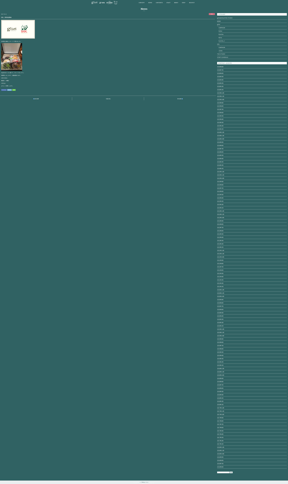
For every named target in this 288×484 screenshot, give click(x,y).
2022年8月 (220, 224)
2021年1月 (220, 286)
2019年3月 (220, 359)
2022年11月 (220, 214)
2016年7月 (220, 463)
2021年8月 (220, 263)
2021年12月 (220, 250)
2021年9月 (220, 260)
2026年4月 (220, 80)
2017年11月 (220, 411)
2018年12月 (220, 368)
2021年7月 (220, 267)
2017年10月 (220, 414)
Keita (220, 37)
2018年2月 (220, 401)
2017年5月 (220, 431)
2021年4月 (220, 277)
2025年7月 (220, 109)
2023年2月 (220, 204)
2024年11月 (220, 135)
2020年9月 (220, 299)
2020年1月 (220, 326)
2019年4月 (220, 355)
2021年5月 (220, 273)
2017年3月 (220, 437)
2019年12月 (220, 329)
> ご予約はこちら (144, 482)
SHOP (183, 2)
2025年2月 (220, 126)
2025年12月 (220, 93)
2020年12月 (220, 290)
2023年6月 (220, 191)
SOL (218, 44)
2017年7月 (220, 424)
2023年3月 (220, 201)
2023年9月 (220, 181)
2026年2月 (220, 86)
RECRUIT (192, 2)
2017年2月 (220, 441)
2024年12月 (220, 132)
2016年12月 (220, 447)
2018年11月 (220, 372)
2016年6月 (220, 467)
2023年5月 (220, 195)
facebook (4, 89)
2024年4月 (220, 158)
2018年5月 (220, 391)
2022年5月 (220, 234)
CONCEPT (142, 2)
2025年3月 (220, 122)
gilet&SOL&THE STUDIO (224, 18)
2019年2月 (220, 362)
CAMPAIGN (222, 28)
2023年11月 (220, 175)
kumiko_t (222, 41)
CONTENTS (159, 2)
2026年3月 (220, 83)
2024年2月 (220, 165)
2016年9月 (220, 457)
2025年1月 (220, 129)
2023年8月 (220, 185)
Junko (221, 51)
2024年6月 (220, 152)
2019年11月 (220, 332)
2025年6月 (220, 112)
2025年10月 (220, 99)
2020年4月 (220, 316)
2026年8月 (220, 67)
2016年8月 (220, 460)
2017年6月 (220, 427)
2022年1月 (220, 247)
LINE (14, 89)
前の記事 (36, 99)
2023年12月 (220, 172)
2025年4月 (220, 119)
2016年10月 (220, 454)
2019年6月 (220, 349)
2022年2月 (220, 244)
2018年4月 (220, 395)
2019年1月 (220, 365)
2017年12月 (220, 408)
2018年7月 (220, 385)
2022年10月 (220, 217)
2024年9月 (220, 142)
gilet (218, 24)
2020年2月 (220, 322)
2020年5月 (220, 313)
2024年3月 (220, 162)
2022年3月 (220, 240)
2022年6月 (220, 231)
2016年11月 (220, 450)
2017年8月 (220, 421)
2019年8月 (220, 342)
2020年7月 (220, 306)
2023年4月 (220, 198)
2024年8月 (220, 145)
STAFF (168, 2)
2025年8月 (220, 106)
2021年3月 (220, 280)
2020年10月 (220, 296)
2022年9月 (220, 221)
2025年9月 (220, 103)
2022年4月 (220, 237)
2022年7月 (220, 227)
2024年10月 (220, 139)
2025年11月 (220, 96)
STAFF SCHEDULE (222, 57)
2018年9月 (220, 378)
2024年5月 (220, 155)
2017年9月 (220, 418)
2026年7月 (220, 70)
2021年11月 (220, 254)
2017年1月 (220, 444)
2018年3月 (220, 398)
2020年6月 (220, 309)
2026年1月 (220, 90)
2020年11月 (220, 293)
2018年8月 (220, 381)
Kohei (220, 31)
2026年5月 (220, 76)
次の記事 (179, 99)
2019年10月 (220, 336)
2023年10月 (220, 178)
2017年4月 (220, 434)
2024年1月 (220, 168)
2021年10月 (220, 257)
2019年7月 (220, 345)
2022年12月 (220, 211)
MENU (176, 2)
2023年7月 (220, 188)
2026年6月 (220, 73)
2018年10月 (220, 375)
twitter (9, 89)
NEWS (150, 2)
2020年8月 (220, 303)
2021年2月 (220, 283)
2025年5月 (220, 116)
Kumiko (221, 34)
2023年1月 (220, 208)
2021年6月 (220, 270)
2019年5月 (220, 352)
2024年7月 (220, 149)
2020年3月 (220, 319)
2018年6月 (220, 388)
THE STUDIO (221, 54)
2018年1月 (220, 404)
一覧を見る (108, 99)
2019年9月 (220, 339)
